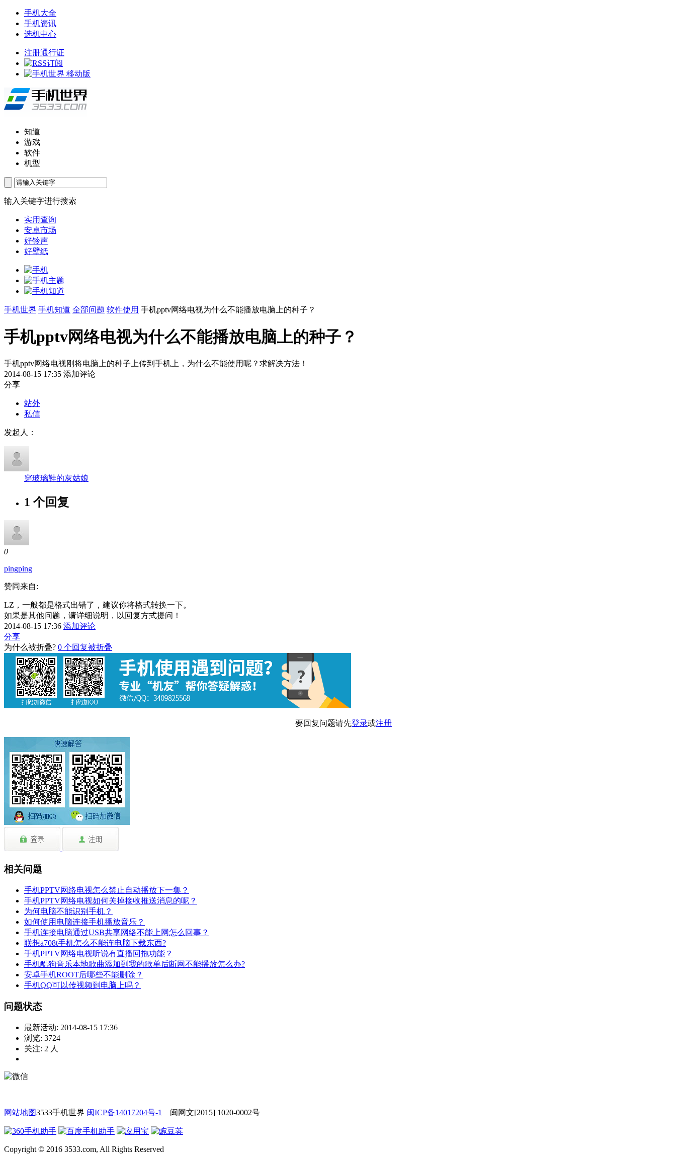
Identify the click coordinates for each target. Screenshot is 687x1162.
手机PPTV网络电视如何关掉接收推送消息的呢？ (110, 900)
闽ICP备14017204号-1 (124, 1112)
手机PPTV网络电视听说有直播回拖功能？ (98, 953)
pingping (18, 568)
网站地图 (20, 1112)
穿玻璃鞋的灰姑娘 (56, 478)
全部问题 (88, 309)
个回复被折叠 (85, 647)
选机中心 (40, 34)
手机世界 (20, 309)
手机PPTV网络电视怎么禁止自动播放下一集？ (106, 890)
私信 (32, 413)
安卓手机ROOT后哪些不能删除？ (83, 974)
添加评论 (79, 626)
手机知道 (54, 309)
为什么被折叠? (30, 647)
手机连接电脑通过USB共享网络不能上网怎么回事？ (116, 932)
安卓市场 (40, 230)
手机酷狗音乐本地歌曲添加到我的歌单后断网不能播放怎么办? (134, 964)
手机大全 (40, 13)
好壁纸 (36, 251)
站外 (32, 403)
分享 (12, 636)
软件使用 (123, 309)
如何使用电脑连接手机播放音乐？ (84, 922)
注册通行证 (44, 52)
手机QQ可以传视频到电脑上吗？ (82, 985)
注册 (384, 723)
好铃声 (36, 240)
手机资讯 (40, 23)
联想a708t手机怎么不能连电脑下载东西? (95, 943)
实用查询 (40, 219)
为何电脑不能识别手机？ (68, 911)
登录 (360, 723)
